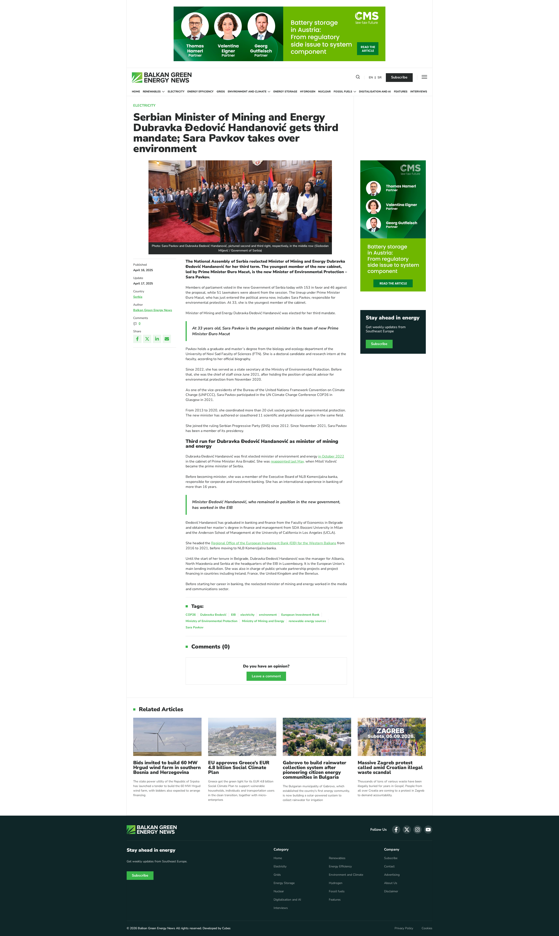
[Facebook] (137, 339)
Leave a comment (266, 676)
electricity (247, 615)
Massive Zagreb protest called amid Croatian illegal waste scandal (390, 767)
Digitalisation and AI (375, 91)
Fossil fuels (343, 91)
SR (379, 78)
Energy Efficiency (200, 91)
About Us (390, 883)
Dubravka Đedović (213, 615)
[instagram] (417, 829)
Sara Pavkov (194, 627)
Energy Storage (285, 91)
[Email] (167, 339)
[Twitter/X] (147, 339)
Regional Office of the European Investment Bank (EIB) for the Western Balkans (273, 543)
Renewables (152, 91)
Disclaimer (391, 891)
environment (268, 615)
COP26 (191, 615)
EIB (233, 615)
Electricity (176, 91)
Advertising (392, 875)
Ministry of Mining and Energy (263, 621)
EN (371, 78)
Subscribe (399, 77)
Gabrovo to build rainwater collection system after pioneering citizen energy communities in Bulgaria (314, 770)
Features (400, 91)
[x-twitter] (407, 829)
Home (136, 91)
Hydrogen (307, 91)
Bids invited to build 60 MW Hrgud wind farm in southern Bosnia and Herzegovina (167, 767)
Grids (221, 91)
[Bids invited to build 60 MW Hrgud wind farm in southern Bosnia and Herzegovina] (167, 737)
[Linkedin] (157, 339)
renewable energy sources (307, 621)
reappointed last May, (288, 461)
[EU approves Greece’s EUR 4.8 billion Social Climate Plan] (242, 737)
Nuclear (324, 91)
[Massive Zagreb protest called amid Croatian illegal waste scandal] (392, 737)
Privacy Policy (404, 928)
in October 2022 (331, 456)
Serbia (137, 297)
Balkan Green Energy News (152, 310)
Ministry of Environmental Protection (211, 621)
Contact (389, 866)
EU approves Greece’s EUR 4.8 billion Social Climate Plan (238, 767)
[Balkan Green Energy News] (162, 77)
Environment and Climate (247, 91)
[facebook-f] (396, 829)
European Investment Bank (300, 615)
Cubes (226, 928)
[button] (358, 77)
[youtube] (428, 829)
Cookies (427, 928)
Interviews (418, 91)
